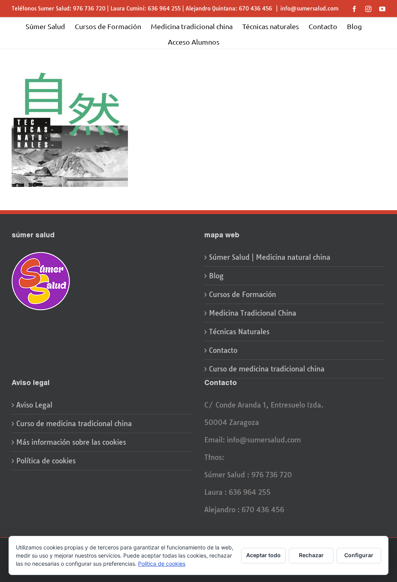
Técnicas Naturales (239, 331)
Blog (216, 275)
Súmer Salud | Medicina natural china (269, 257)
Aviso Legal (34, 405)
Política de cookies (46, 460)
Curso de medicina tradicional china (267, 368)
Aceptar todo (263, 555)
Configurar (358, 555)
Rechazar (311, 555)
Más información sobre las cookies (71, 442)
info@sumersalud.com (309, 8)
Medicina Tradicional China (252, 313)
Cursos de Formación (242, 294)
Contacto (223, 350)
